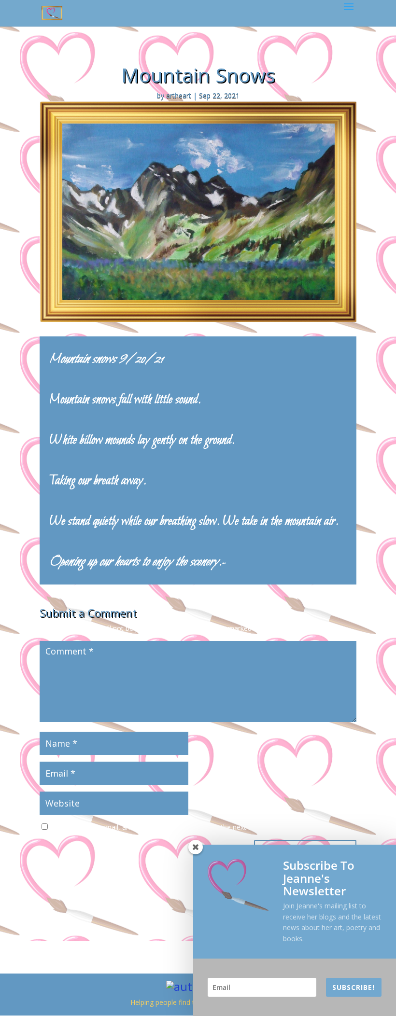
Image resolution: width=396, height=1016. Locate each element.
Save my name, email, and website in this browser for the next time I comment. (175, 827)
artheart (178, 95)
